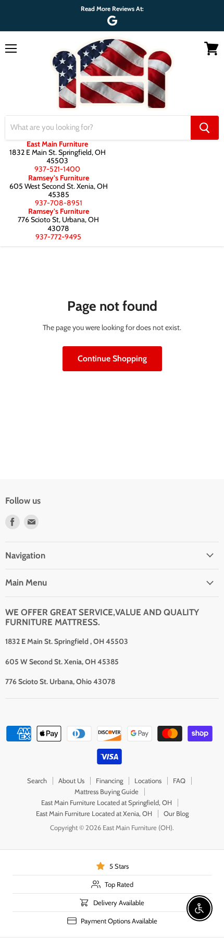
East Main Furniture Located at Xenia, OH (94, 813)
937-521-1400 (57, 169)
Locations (147, 780)
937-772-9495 (58, 236)
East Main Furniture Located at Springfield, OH (106, 802)
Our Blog (176, 813)
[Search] (205, 128)
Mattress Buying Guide (106, 791)
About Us (71, 780)
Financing (109, 780)
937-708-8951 (58, 203)
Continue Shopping (112, 358)
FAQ (179, 780)
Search (37, 780)
